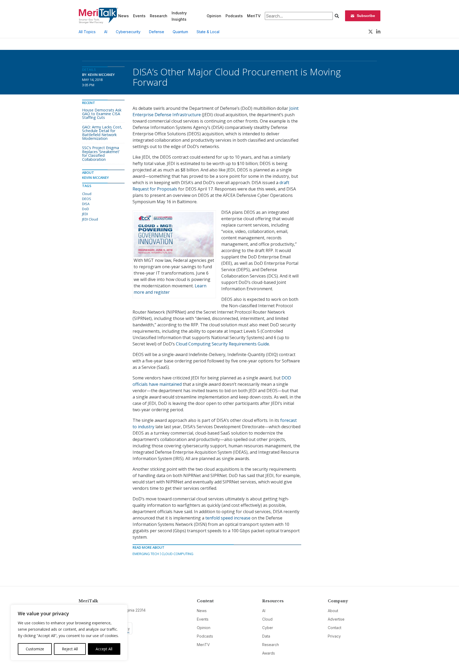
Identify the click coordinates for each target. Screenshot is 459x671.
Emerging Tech (146, 553)
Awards (268, 653)
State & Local (208, 31)
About (333, 610)
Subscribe (366, 16)
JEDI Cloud (90, 219)
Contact (334, 627)
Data (266, 636)
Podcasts (234, 16)
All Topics (87, 31)
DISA (86, 203)
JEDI (85, 213)
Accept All (104, 648)
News (123, 16)
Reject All (70, 648)
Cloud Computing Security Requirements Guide (222, 344)
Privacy (334, 636)
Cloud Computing (177, 553)
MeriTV (254, 16)
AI (105, 31)
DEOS (86, 198)
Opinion (214, 16)
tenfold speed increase (227, 518)
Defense (156, 31)
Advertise (336, 619)
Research (158, 16)
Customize (35, 648)
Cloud (86, 193)
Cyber (267, 627)
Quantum (180, 31)
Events (139, 16)
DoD (85, 208)
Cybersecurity (128, 31)
